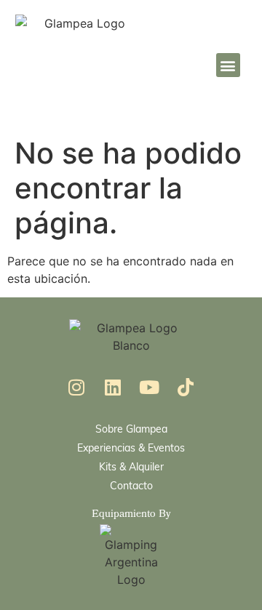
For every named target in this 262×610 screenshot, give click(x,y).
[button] (228, 65)
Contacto (131, 485)
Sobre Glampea (131, 429)
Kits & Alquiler (131, 466)
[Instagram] (76, 387)
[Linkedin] (113, 387)
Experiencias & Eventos (131, 447)
